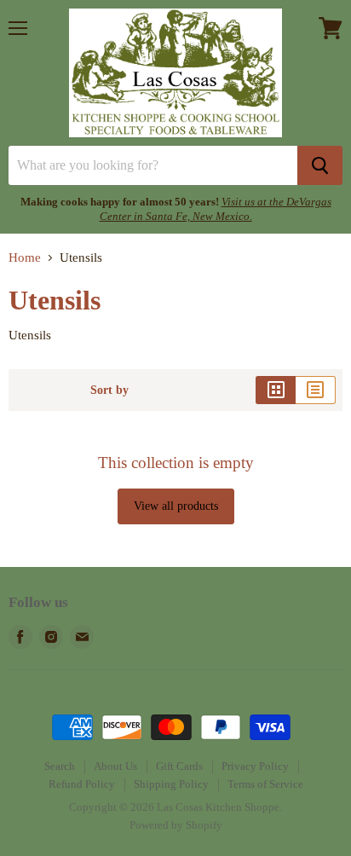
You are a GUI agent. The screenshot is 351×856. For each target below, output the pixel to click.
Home (25, 257)
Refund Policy (82, 784)
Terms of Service (265, 784)
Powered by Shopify (175, 824)
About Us (115, 766)
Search (59, 766)
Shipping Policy (171, 784)
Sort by (109, 389)
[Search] (319, 165)
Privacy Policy (255, 766)
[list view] (316, 389)
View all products (176, 506)
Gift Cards (179, 766)
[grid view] (276, 389)
